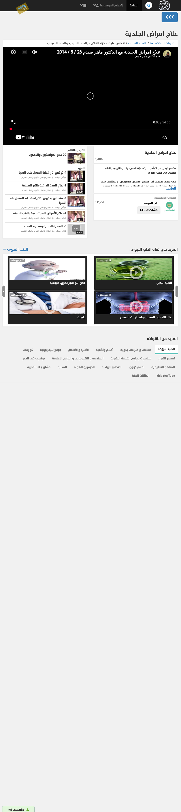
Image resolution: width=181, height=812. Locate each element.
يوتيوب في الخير (34, 358)
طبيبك (48, 306)
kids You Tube (165, 375)
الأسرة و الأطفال (78, 349)
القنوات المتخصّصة (163, 43)
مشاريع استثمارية (39, 367)
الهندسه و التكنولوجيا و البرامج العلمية (78, 358)
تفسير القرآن (166, 358)
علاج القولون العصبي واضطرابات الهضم (135, 306)
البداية (134, 5)
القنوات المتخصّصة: (165, 198)
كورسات (28, 349)
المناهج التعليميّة (163, 367)
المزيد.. (171, 188)
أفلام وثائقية (104, 349)
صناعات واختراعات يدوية (135, 349)
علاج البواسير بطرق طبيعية (48, 271)
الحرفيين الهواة (84, 367)
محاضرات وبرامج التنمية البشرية (131, 358)
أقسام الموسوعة (111, 5)
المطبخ (62, 367)
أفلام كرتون (136, 367)
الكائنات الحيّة (140, 375)
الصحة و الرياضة (112, 367)
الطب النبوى (136, 43)
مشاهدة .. (150, 210)
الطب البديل (135, 271)
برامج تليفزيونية (50, 349)
